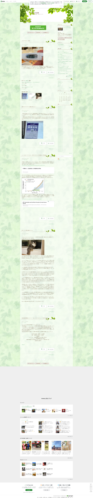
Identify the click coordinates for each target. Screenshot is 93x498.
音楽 (25, 322)
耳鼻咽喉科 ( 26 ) (60, 82)
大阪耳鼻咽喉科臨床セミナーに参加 (63, 67)
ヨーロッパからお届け (24, 420)
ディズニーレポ (41, 420)
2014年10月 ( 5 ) (60, 138)
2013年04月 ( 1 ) (60, 151)
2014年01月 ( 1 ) (60, 143)
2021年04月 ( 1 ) (60, 107)
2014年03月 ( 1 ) (60, 142)
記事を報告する (52, 77)
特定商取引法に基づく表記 (65, 497)
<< (62, 92)
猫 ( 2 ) (59, 86)
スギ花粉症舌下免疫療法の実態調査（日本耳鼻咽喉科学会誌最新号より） (64, 62)
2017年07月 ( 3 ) (60, 115)
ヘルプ (72, 497)
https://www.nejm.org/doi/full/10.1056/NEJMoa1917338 (31, 199)
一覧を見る (70, 46)
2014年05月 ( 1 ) (60, 141)
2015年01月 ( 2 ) (60, 136)
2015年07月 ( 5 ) (60, 129)
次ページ (42, 35)
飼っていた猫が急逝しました (27, 230)
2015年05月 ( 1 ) (60, 132)
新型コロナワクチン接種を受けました (29, 106)
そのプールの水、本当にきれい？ (62, 63)
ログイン (90, 1)
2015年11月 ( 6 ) (60, 127)
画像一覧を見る (69, 76)
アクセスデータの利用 (56, 497)
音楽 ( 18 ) (59, 84)
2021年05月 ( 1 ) (60, 106)
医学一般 (25, 111)
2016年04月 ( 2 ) (60, 124)
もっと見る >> (24, 89)
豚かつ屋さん (24, 84)
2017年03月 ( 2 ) (60, 120)
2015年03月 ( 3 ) (60, 133)
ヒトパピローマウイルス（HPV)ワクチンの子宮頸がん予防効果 (34, 155)
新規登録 (84, 1)
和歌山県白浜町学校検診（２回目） (63, 73)
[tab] (27, 406)
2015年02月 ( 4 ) (60, 134)
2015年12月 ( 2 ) (60, 125)
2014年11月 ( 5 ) (60, 137)
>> (66, 92)
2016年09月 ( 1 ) (60, 123)
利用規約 (50, 497)
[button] (91, 491)
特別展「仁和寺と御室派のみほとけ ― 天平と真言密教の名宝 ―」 (31, 82)
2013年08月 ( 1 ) (60, 147)
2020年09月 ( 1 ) (60, 110)
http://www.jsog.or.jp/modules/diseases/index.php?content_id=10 (33, 165)
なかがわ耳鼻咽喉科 (61, 44)
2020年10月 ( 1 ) (60, 109)
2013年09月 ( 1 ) (60, 146)
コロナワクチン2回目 (26, 40)
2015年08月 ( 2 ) (60, 128)
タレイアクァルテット (30, 325)
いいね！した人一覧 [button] (51, 74)
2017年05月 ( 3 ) (60, 118)
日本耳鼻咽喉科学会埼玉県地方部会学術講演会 (64, 68)
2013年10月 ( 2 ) (60, 145)
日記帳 (25, 45)
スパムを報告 (40, 497)
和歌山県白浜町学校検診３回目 (62, 70)
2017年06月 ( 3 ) (60, 116)
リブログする (51, 72)
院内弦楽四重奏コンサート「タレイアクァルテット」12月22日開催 (35, 318)
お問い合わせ (45, 497)
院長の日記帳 (35, 13)
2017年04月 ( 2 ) (60, 119)
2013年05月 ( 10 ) (60, 150)
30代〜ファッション (59, 420)
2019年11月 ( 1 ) (60, 111)
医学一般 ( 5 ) (60, 83)
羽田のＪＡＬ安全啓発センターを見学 (63, 66)
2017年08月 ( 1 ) (60, 114)
